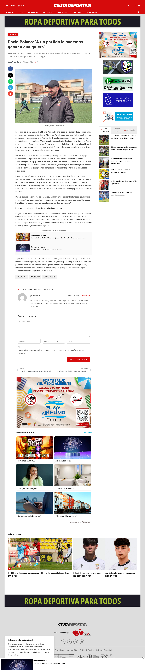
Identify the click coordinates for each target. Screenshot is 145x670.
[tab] (105, 130)
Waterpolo (76, 12)
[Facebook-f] (128, 5)
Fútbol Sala (33, 12)
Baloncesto (47, 12)
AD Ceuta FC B (21, 277)
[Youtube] (138, 5)
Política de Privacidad (104, 650)
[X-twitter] (132, 5)
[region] (29, 650)
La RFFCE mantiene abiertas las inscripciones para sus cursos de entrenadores (122, 160)
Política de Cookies (87, 650)
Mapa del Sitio (72, 650)
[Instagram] (135, 5)
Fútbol (20, 12)
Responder (85, 295)
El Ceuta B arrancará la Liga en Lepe (54, 573)
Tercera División (49, 277)
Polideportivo (91, 12)
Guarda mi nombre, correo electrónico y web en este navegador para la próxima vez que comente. (51, 351)
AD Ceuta (9, 12)
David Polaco (35, 277)
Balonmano (62, 12)
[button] (7, 5)
